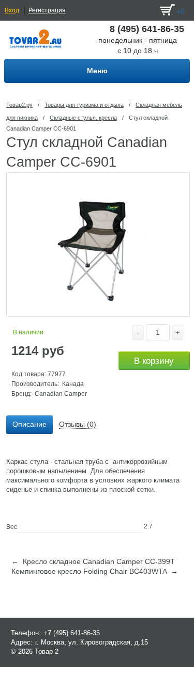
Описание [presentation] (29, 424)
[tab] (29, 424)
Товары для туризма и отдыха (84, 105)
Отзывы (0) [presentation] (77, 424)
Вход (12, 10)
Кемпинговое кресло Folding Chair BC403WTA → (94, 571)
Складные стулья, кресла (83, 118)
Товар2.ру (19, 105)
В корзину (154, 361)
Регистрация (47, 10)
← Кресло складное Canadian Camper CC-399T (93, 561)
